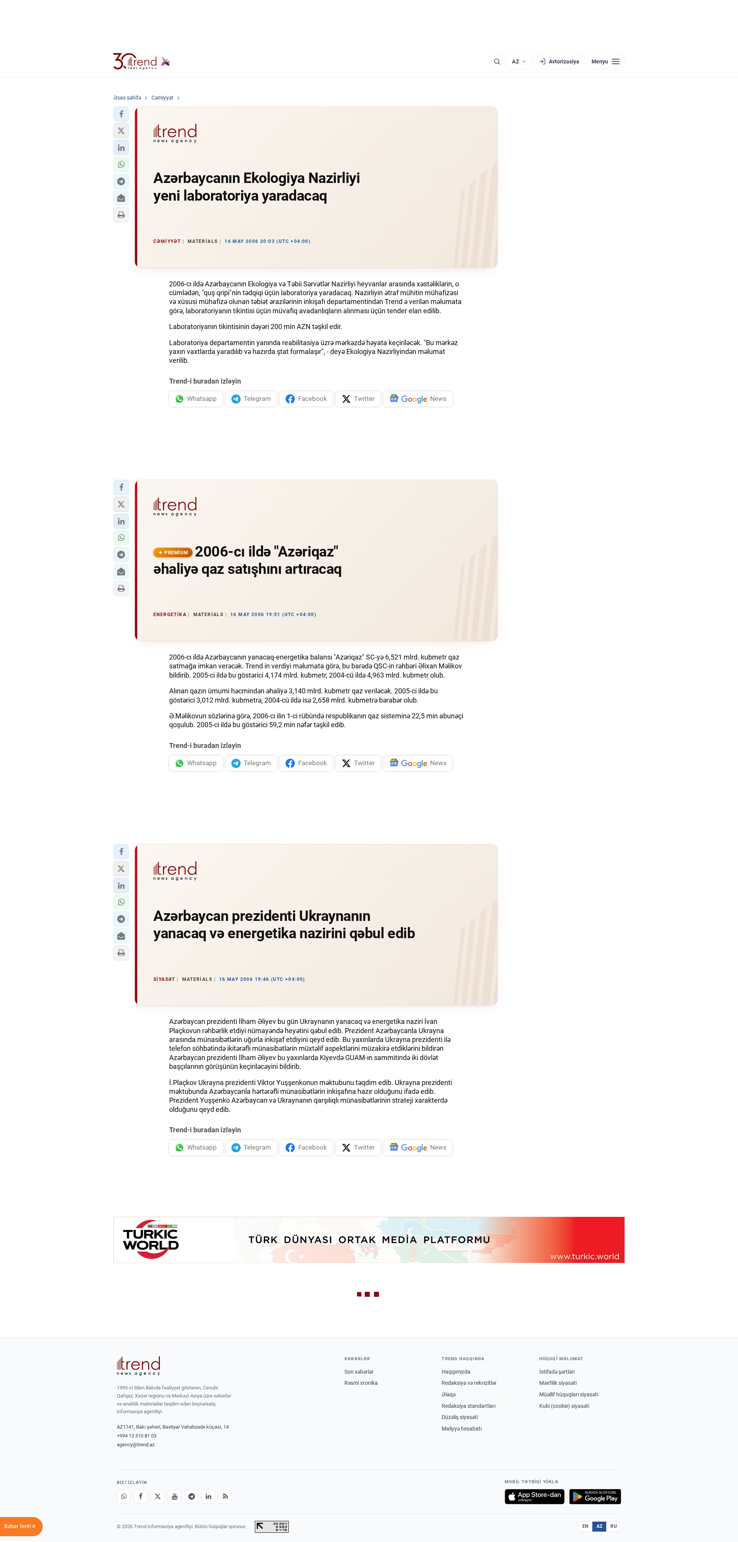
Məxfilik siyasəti (558, 1383)
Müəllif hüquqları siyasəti (568, 1394)
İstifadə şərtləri (557, 1372)
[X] (158, 1497)
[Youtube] (174, 1497)
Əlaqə (448, 1394)
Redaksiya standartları (468, 1406)
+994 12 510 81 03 (136, 1436)
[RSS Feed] (225, 1497)
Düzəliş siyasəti (460, 1417)
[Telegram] (191, 1497)
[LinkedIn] (208, 1497)
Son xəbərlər (359, 1372)
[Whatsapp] (124, 1497)
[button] (121, 114)
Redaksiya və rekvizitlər (469, 1383)
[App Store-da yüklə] (535, 1496)
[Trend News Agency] (138, 1366)
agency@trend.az (136, 1444)
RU (613, 1526)
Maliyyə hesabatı (462, 1429)
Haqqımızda (456, 1372)
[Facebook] (141, 1497)
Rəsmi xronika (361, 1383)
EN (585, 1526)
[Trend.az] (141, 61)
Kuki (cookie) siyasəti (564, 1406)
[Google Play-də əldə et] (595, 1496)
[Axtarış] (497, 61)
